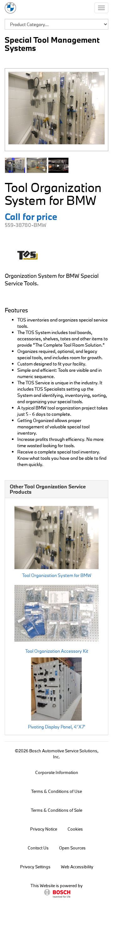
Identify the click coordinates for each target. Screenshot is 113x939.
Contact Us (38, 848)
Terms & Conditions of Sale (56, 810)
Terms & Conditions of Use (56, 791)
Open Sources (72, 848)
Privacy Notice (43, 829)
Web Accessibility (77, 867)
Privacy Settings (35, 867)
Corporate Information (56, 772)
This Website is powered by (56, 885)
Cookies (75, 829)
